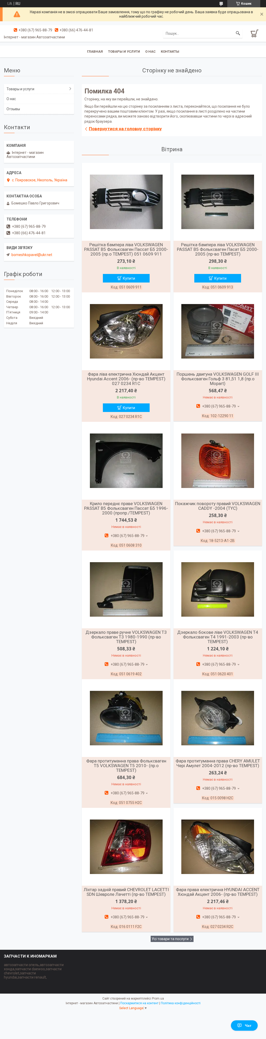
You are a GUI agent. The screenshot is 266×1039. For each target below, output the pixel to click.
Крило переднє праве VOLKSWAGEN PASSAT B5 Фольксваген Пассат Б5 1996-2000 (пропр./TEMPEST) (126, 508)
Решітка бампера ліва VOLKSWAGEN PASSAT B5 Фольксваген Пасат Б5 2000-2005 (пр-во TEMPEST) (217, 249)
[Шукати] (238, 33)
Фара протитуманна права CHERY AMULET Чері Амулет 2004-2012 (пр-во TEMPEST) (218, 763)
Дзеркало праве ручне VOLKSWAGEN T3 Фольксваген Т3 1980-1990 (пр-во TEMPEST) (126, 637)
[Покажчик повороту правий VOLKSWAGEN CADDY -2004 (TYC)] (218, 461)
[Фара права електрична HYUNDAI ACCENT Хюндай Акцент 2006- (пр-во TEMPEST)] (218, 847)
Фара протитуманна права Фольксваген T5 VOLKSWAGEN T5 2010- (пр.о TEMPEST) (126, 766)
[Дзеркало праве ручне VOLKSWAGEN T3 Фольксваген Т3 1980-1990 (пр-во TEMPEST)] (126, 589)
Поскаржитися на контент (139, 1003)
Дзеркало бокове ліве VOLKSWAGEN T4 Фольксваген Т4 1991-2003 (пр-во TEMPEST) (217, 637)
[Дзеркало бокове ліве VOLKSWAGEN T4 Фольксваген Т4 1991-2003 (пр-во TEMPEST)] (218, 589)
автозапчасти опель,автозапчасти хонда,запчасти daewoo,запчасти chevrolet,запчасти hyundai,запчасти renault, (34, 971)
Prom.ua (158, 998)
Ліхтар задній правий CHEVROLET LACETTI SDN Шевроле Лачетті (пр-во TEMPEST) (126, 892)
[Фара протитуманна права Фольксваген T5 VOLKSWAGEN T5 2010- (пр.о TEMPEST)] (126, 718)
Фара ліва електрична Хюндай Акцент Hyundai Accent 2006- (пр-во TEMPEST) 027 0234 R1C (126, 379)
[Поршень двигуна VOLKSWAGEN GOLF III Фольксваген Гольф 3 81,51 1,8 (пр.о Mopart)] (218, 331)
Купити (129, 278)
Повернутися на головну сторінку (125, 128)
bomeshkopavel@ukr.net (31, 255)
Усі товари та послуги (170, 939)
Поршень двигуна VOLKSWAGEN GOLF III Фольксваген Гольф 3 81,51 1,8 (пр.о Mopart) (218, 379)
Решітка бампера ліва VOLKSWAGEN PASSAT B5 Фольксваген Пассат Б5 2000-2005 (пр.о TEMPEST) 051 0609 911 (126, 249)
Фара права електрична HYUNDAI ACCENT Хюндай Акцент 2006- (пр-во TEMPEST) (218, 892)
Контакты (170, 51)
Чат (248, 1025)
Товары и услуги (124, 51)
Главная (95, 51)
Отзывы (13, 109)
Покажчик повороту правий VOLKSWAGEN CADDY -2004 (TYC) (217, 506)
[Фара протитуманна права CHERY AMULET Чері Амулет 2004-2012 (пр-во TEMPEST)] (218, 718)
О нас (150, 51)
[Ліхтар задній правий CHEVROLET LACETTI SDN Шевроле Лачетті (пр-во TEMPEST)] (126, 847)
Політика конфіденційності (181, 1003)
